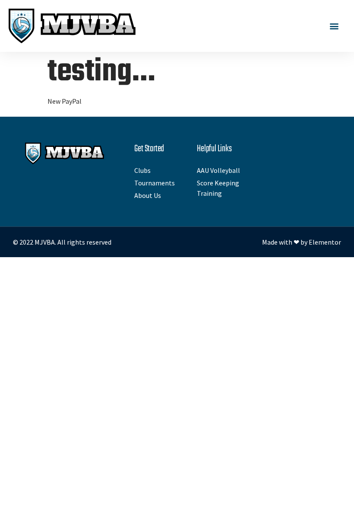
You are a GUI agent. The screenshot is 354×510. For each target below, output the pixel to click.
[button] (334, 26)
